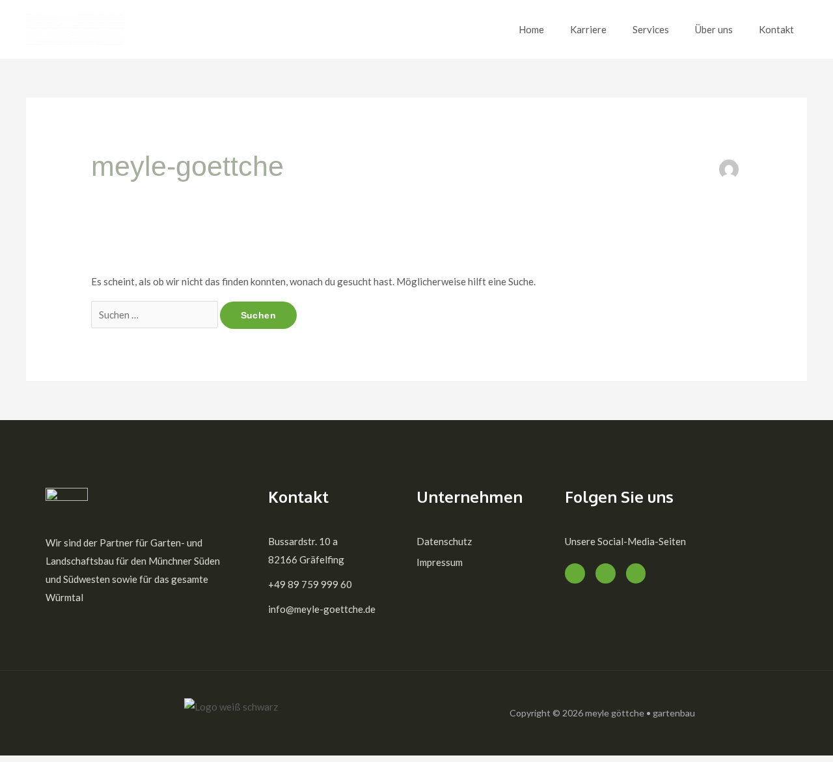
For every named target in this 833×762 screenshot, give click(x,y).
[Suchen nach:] (155, 314)
